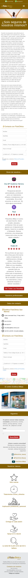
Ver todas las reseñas (14, 289)
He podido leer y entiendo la (13, 159)
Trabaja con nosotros (14, 573)
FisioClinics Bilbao (20, 461)
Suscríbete (14, 437)
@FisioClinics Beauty (19, 458)
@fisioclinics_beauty (20, 454)
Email (5, 428)
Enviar (14, 164)
